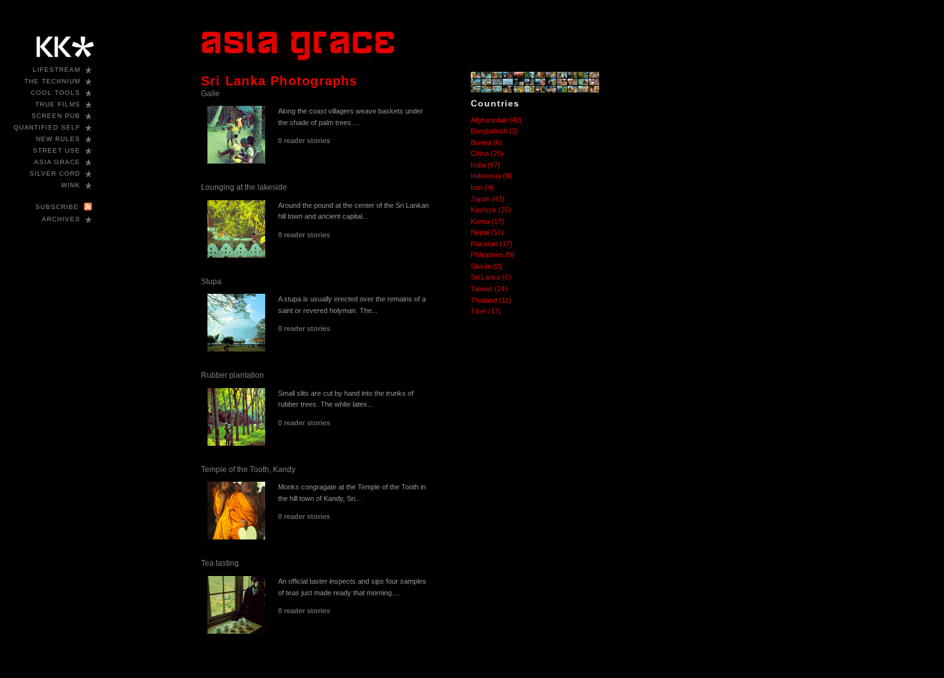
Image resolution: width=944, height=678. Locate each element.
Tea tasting (220, 563)
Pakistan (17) (491, 244)
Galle (210, 93)
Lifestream (56, 69)
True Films (57, 104)
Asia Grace (57, 161)
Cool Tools (55, 92)
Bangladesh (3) (494, 131)
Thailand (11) (491, 300)
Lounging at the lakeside (244, 187)
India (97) (485, 165)
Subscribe (57, 206)
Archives (61, 219)
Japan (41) (488, 199)
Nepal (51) (487, 232)
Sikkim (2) (486, 266)
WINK (70, 185)
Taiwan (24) (489, 288)
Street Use (56, 150)
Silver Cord (55, 173)
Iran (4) (482, 187)
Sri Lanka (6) (491, 277)
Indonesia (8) (491, 176)
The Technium (52, 81)
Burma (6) (486, 142)
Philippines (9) (492, 254)
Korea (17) (487, 221)
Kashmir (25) (491, 210)
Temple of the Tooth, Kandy (248, 469)
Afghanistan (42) (496, 120)
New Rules (58, 138)
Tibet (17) (486, 311)
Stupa (211, 281)
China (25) (487, 153)
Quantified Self (46, 127)
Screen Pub (55, 115)
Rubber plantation (232, 375)
